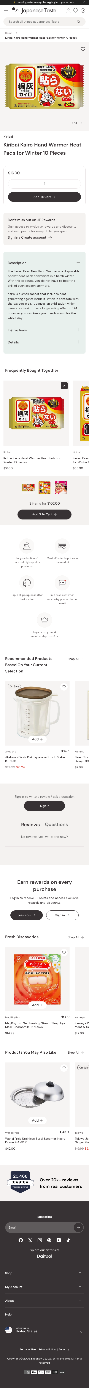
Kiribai (8, 136)
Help (8, 1314)
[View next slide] (81, 123)
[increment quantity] (74, 183)
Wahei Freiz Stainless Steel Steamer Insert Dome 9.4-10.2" (35, 1140)
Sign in (44, 806)
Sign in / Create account (27, 237)
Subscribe (78, 1227)
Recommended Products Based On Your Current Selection (28, 665)
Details (13, 342)
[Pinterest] (49, 1240)
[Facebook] (21, 1240)
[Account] (68, 10)
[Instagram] (40, 1240)
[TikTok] (68, 1240)
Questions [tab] (56, 825)
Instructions (17, 330)
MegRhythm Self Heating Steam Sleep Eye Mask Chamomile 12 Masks (35, 1025)
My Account (13, 1287)
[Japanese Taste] (34, 10)
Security (64, 1349)
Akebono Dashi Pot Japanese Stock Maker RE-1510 (35, 759)
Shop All (73, 659)
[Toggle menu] (6, 10)
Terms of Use (28, 1349)
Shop (8, 1273)
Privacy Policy (47, 1349)
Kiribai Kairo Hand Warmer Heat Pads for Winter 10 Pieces (31, 460)
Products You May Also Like (30, 1052)
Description (17, 263)
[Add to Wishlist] (82, 49)
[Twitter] (30, 1240)
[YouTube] (59, 1240)
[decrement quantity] (15, 183)
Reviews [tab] (30, 825)
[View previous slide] (68, 123)
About (9, 1301)
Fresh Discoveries (21, 936)
